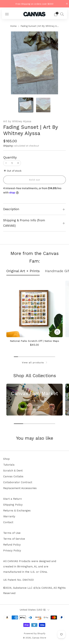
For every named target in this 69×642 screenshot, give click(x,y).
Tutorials (9, 464)
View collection (34, 405)
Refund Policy (12, 544)
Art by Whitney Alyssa (17, 121)
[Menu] (7, 14)
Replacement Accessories (20, 488)
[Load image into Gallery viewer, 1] (25, 105)
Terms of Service (14, 538)
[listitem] (34, 3)
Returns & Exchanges (17, 510)
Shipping (8, 145)
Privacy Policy (12, 550)
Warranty (9, 516)
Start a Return (12, 498)
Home (13, 26)
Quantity (10, 157)
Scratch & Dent (13, 470)
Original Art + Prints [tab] (23, 271)
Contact (8, 522)
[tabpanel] (34, 315)
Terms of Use (12, 533)
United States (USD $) (33, 609)
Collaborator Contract (17, 482)
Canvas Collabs (13, 476)
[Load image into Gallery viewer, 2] (43, 105)
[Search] (62, 14)
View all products (33, 362)
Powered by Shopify (34, 633)
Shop (6, 458)
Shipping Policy (13, 504)
